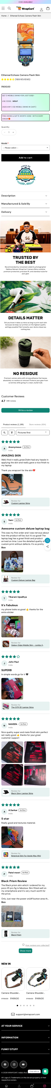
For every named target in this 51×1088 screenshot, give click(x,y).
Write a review (25, 410)
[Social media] (47, 546)
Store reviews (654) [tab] (37, 424)
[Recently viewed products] (47, 540)
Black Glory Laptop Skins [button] (22, 793)
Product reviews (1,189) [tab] (13, 424)
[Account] (19, 1086)
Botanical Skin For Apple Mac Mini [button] (26, 856)
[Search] (9, 8)
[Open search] (4, 432)
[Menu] (3, 8)
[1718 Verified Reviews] (25, 185)
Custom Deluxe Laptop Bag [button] (23, 580)
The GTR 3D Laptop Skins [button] (22, 707)
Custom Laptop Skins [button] (20, 503)
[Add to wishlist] (20, 971)
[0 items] (48, 8)
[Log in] (41, 10)
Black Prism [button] (16, 935)
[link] (44, 1086)
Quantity (5, 127)
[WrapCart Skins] (25, 8)
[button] (47, 552)
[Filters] (12, 432)
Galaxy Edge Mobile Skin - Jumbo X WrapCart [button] (27, 645)
